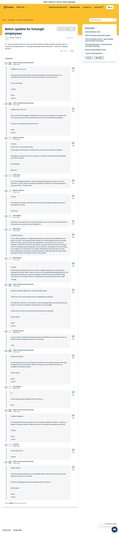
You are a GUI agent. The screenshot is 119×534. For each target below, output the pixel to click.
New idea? (99, 58)
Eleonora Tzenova (15, 38)
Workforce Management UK (25, 20)
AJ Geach (16, 444)
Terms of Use (6, 530)
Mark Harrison (17, 258)
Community (11, 20)
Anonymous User (18, 331)
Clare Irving (16, 175)
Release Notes (75, 7)
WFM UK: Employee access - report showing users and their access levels (99, 40)
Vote (72, 51)
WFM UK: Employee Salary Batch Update (97, 35)
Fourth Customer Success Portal (23, 63)
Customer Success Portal (58, 7)
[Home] (9, 7)
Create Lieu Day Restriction (93, 53)
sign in (11, 503)
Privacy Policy (17, 530)
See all (89, 58)
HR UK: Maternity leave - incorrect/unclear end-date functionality (98, 45)
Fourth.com (98, 7)
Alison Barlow (17, 229)
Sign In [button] (110, 7)
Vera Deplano (17, 216)
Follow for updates (65, 29)
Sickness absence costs (92, 32)
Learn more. (71, 2)
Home (4, 20)
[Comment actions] (73, 70)
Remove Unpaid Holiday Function (95, 50)
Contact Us (87, 7)
